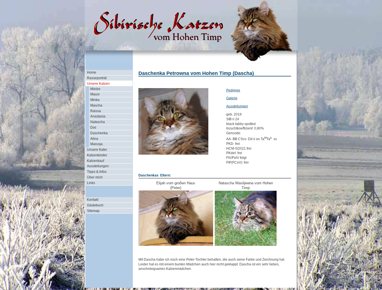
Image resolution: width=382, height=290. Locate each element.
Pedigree (233, 90)
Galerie (231, 98)
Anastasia (97, 116)
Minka (95, 100)
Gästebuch (95, 205)
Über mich (95, 177)
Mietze (95, 89)
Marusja (96, 144)
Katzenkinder (97, 155)
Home (91, 72)
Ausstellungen (98, 166)
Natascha (97, 122)
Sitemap (93, 211)
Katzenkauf (95, 161)
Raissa (95, 111)
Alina (94, 139)
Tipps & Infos (97, 172)
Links (91, 183)
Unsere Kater (97, 150)
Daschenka (99, 133)
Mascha (96, 105)
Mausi (95, 94)
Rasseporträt (97, 78)
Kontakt (92, 200)
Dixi (93, 127)
